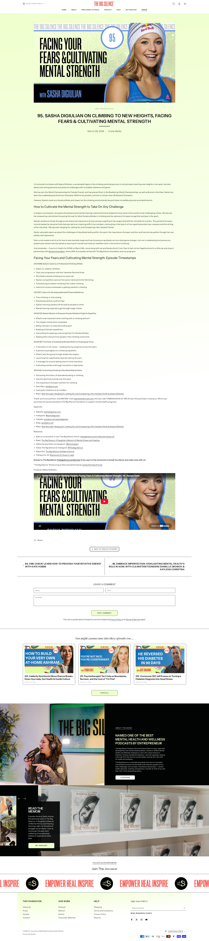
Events (61, 914)
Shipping (98, 907)
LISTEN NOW (125, 777)
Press (25, 911)
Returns (97, 918)
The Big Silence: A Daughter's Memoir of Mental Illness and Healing (70, 440)
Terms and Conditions (103, 911)
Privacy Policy (116, 619)
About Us (27, 907)
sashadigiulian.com (52, 412)
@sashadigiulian (53, 415)
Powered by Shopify (29, 934)
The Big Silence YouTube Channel (60, 451)
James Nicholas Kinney (92, 465)
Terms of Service (133, 619)
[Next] (24, 798)
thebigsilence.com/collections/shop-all (97, 436)
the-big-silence (33, 931)
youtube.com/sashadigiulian (56, 419)
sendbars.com (52, 386)
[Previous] (19, 798)
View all (104, 693)
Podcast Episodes (106, 108)
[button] (173, 3)
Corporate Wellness (67, 918)
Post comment (104, 613)
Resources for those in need (62, 455)
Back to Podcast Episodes (105, 549)
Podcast (62, 907)
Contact (26, 918)
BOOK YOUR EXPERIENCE (40, 836)
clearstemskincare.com (83, 399)
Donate (26, 914)
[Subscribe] (185, 908)
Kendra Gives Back (57, 251)
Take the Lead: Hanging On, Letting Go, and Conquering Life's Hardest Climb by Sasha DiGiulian (82, 394)
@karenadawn (72, 444)
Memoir (61, 911)
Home (97, 108)
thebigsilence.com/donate (68, 460)
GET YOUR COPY (48, 845)
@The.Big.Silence (75, 448)
